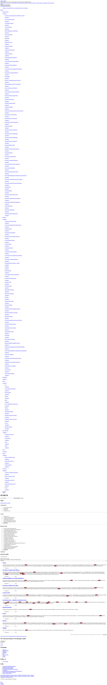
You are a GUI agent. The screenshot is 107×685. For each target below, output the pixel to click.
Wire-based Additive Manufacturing (11, 213)
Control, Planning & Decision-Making (11, 61)
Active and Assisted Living (9, 19)
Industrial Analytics (7, 607)
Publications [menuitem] (5, 377)
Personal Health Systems (9, 331)
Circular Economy (8, 244)
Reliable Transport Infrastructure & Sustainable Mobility (15, 346)
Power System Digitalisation (10, 167)
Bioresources (7, 38)
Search (1, 498)
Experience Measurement (9, 99)
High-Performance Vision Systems (11, 118)
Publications (5, 652)
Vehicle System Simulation (9, 209)
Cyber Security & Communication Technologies (13, 68)
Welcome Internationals (9, 411)
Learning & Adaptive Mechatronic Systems (12, 308)
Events (6, 445)
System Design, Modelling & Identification (12, 202)
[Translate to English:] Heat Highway (11, 570)
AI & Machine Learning (9, 23)
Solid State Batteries (8, 190)
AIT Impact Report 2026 (9, 434)
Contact (4, 656)
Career (4, 655)
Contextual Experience (9, 247)
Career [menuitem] (4, 381)
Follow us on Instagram (15, 8)
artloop (6, 487)
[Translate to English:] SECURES (10, 585)
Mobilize (5, 628)
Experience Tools (8, 282)
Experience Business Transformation (11, 95)
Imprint (1, 644)
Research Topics (5, 650)
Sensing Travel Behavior (9, 354)
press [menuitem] (3, 449)
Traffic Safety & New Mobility (10, 365)
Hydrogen (6, 297)
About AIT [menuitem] (5, 468)
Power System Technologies (10, 339)
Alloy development (8, 27)
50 (105, 634)
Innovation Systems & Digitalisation (11, 137)
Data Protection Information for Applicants (10, 669)
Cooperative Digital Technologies (11, 65)
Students (6, 396)
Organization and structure (9, 480)
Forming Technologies (9, 107)
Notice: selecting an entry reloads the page (90, 634)
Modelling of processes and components (12, 148)
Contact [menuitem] (4, 453)
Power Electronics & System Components (12, 164)
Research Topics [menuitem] (5, 11)
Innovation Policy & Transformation (11, 133)
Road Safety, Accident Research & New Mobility (13, 179)
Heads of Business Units (9, 461)
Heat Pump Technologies (9, 293)
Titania (4, 562)
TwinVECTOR (6, 592)
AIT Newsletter (7, 438)
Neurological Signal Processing (10, 324)
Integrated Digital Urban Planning (11, 141)
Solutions (4, 651)
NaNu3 (4, 613)
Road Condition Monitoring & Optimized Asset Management (15, 175)
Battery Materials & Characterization (11, 30)
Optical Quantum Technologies (10, 156)
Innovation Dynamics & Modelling (11, 129)
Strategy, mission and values (10, 476)
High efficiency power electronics (11, 114)
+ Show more (5, 549)
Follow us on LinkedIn (7, 8)
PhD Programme (8, 392)
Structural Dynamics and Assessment (11, 194)
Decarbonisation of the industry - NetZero (12, 263)
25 (103, 634)
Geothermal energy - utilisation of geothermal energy (15, 600)
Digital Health (7, 76)
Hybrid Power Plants (8, 126)
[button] (1, 3)
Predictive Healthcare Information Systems (12, 343)
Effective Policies (8, 270)
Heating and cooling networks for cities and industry (14, 110)
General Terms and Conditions (8, 667)
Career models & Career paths (10, 388)
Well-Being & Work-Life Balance (11, 415)
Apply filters (3, 551)
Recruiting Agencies (8, 426)
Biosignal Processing (8, 42)
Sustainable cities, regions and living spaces (12, 362)
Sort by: (1, 559)
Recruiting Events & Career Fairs (11, 419)
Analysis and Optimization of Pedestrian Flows (13, 225)
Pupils (6, 400)
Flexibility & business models (10, 103)
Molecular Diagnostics (9, 316)
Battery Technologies (8, 34)
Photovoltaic (7, 335)
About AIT (5, 649)
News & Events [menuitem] (5, 430)
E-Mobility (7, 266)
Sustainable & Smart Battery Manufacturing (12, 198)
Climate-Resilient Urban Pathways (11, 57)
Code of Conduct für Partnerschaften (9, 672)
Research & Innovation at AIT (10, 483)
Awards (6, 423)
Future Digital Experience (9, 289)
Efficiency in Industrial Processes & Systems (13, 80)
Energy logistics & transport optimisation (12, 91)
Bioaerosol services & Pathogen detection (12, 236)
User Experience (8, 369)
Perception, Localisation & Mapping (11, 160)
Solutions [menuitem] (4, 217)
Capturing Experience (9, 46)
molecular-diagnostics (9, 152)
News (6, 442)
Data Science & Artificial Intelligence (11, 72)
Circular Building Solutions (10, 240)
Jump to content (3, 0)
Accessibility (5, 670)
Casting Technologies (8, 53)
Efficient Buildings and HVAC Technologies (13, 84)
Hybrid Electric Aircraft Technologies (11, 122)
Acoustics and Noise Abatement (10, 221)
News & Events (5, 654)
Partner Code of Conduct (7, 673)
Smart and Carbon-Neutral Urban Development (13, 183)
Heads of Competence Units (10, 457)
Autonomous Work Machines (10, 232)
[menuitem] (55, 13)
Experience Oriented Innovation (10, 278)
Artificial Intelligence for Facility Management (13, 578)
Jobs (5, 384)
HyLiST (4, 620)
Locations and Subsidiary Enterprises (11, 472)
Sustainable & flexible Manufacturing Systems (13, 358)
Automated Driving (8, 228)
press (3, 653)
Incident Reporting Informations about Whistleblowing (12, 671)
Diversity (6, 407)
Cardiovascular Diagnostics (10, 49)
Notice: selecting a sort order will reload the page (12, 559)
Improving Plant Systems (9, 301)
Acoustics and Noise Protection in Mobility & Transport (15, 15)
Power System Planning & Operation (11, 171)
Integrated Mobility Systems (10, 145)
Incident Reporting (8, 464)
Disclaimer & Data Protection (8, 668)
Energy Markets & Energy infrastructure (12, 274)
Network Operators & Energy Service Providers (13, 320)
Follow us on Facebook (24, 8)
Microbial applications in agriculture (11, 312)
